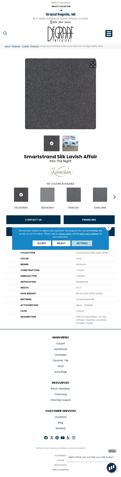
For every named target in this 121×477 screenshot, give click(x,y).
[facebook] (46, 438)
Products (16, 46)
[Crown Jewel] (100, 195)
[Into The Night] (21, 195)
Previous (22, 141)
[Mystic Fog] (73, 195)
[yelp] (68, 438)
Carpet (25, 46)
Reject (61, 243)
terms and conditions (89, 234)
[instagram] (73, 438)
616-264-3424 (62, 22)
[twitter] (51, 438)
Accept (41, 243)
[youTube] (62, 438)
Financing (89, 220)
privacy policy (65, 234)
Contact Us (33, 220)
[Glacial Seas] (47, 195)
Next (98, 141)
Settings (81, 243)
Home (7, 46)
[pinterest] (57, 438)
